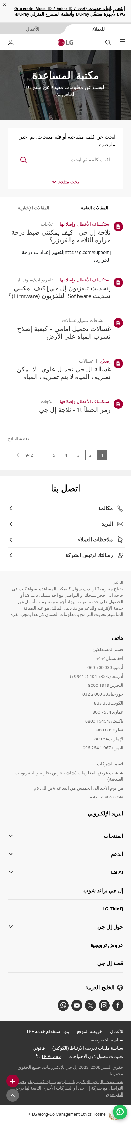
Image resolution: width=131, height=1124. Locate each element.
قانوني (39, 1048)
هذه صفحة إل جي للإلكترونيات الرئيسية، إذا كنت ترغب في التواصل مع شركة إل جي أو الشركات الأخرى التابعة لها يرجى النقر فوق (68, 1088)
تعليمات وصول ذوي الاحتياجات (95, 1056)
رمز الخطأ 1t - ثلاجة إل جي (75, 410)
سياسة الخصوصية (107, 1040)
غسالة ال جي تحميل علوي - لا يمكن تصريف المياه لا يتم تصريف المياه (64, 373)
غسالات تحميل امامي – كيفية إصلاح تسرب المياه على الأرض (64, 332)
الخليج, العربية (100, 987)
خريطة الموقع (89, 1031)
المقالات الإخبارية (33, 208)
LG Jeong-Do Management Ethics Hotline (69, 1114)
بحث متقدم (68, 181)
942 (29, 455)
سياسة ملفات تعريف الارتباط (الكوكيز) (87, 1048)
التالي (17, 455)
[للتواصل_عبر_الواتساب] (120, 1112)
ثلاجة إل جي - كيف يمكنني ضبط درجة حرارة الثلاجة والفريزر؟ (61, 236)
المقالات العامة (94, 208)
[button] (65, 854)
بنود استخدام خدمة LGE (48, 1031)
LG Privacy (51, 1056)
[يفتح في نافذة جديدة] (117, 1005)
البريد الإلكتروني (105, 813)
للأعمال (116, 1031)
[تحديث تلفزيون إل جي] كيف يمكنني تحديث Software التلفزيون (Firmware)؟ (59, 292)
